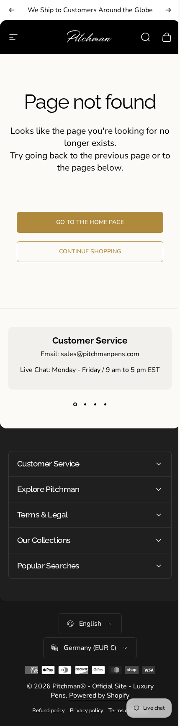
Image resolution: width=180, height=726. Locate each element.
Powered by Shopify (96, 695)
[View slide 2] (85, 405)
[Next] (168, 10)
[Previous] (12, 10)
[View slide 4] (105, 405)
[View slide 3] (95, 405)
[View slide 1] (75, 405)
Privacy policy (83, 710)
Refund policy (45, 710)
